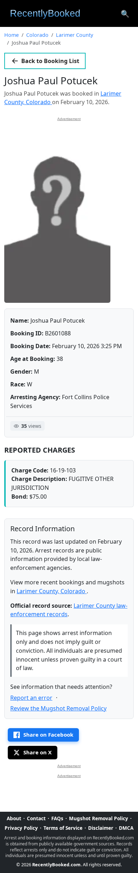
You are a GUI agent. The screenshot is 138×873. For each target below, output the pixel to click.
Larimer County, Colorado (52, 591)
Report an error (31, 698)
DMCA (126, 827)
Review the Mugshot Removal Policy (58, 708)
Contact (36, 818)
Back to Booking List (50, 61)
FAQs (57, 818)
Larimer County (74, 35)
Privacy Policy (21, 827)
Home (11, 35)
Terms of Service (63, 827)
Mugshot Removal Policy (98, 818)
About (14, 818)
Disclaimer (100, 827)
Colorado (37, 35)
